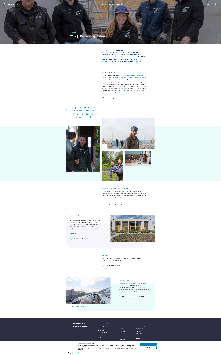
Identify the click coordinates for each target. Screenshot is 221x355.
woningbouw (130, 75)
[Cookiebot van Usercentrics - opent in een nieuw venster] (70, 353)
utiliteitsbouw (139, 75)
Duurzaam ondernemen (139, 332)
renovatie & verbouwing (127, 77)
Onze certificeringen (81, 238)
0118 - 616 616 (101, 335)
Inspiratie (122, 339)
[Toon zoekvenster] (216, 4)
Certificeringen (139, 328)
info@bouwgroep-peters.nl (104, 337)
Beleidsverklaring (140, 326)
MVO (137, 335)
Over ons (122, 334)
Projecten (111, 4)
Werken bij (119, 4)
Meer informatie (104, 326)
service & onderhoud (140, 77)
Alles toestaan (148, 344)
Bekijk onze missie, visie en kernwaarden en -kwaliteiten (125, 205)
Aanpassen (147, 347)
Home (121, 326)
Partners (138, 338)
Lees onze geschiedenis (114, 98)
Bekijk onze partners (113, 265)
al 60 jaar (119, 50)
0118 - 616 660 (101, 325)
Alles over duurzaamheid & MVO (133, 297)
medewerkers (122, 93)
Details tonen (81, 352)
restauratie (118, 77)
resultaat (122, 90)
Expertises (104, 4)
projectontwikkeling (109, 79)
